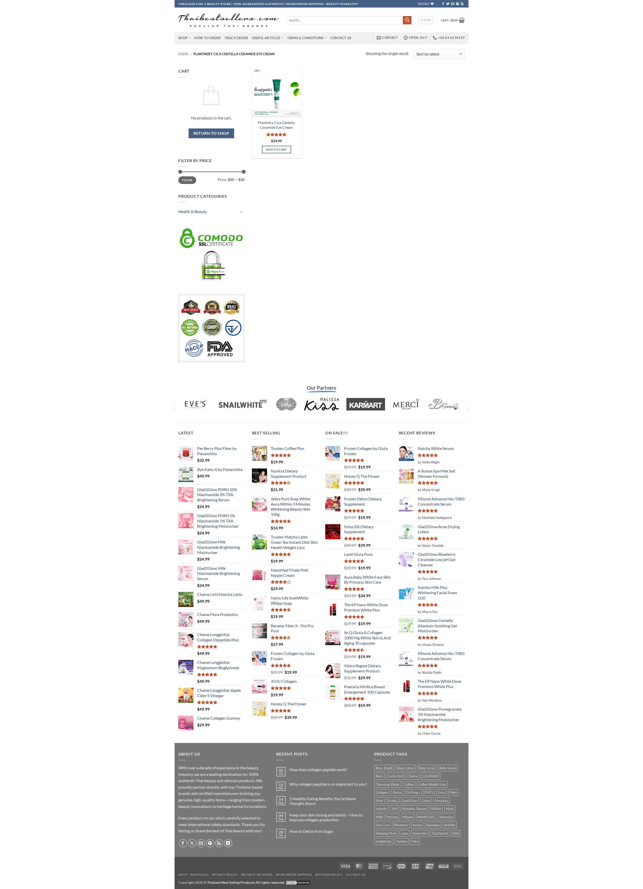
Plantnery (401, 825)
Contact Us (340, 38)
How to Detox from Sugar (311, 831)
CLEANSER (430, 776)
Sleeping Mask (386, 833)
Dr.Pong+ (413, 792)
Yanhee (401, 841)
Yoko (414, 841)
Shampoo (433, 825)
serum (417, 825)
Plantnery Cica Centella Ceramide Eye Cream (276, 124)
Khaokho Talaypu (414, 809)
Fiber (453, 792)
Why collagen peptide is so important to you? (328, 784)
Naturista (446, 817)
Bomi (379, 776)
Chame (412, 776)
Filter (187, 180)
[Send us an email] (452, 4)
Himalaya (441, 801)
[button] (425, 20)
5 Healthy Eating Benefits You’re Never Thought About (322, 801)
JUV (395, 809)
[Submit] (407, 20)
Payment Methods (257, 874)
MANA (436, 809)
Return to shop (211, 133)
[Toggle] (241, 212)
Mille (379, 817)
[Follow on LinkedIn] (228, 843)
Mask (450, 809)
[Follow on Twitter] (447, 4)
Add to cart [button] (276, 149)
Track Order (236, 38)
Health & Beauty (192, 211)
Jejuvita (381, 809)
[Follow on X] (192, 843)
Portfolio (199, 874)
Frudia (392, 801)
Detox (397, 792)
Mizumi (408, 817)
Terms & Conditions (305, 38)
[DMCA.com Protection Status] (298, 882)
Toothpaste (440, 833)
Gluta (426, 801)
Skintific (449, 825)
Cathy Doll (395, 776)
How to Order (207, 38)
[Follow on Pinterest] (457, 4)
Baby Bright (384, 768)
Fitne (379, 801)
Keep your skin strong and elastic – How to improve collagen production (326, 817)
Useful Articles (266, 38)
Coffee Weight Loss (432, 784)
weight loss (384, 841)
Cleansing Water (388, 784)
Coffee (409, 784)
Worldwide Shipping (294, 874)
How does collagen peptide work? (318, 769)
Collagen (382, 792)
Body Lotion (405, 768)
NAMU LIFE (426, 817)
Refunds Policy (329, 874)
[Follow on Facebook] (443, 4)
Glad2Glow (409, 801)
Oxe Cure (383, 825)
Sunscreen (419, 833)
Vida (456, 833)
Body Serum (448, 768)
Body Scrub (427, 768)
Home (183, 54)
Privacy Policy (225, 874)
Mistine (392, 817)
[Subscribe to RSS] (462, 4)
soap (404, 833)
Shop (182, 38)
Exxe (441, 792)
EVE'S (428, 792)
